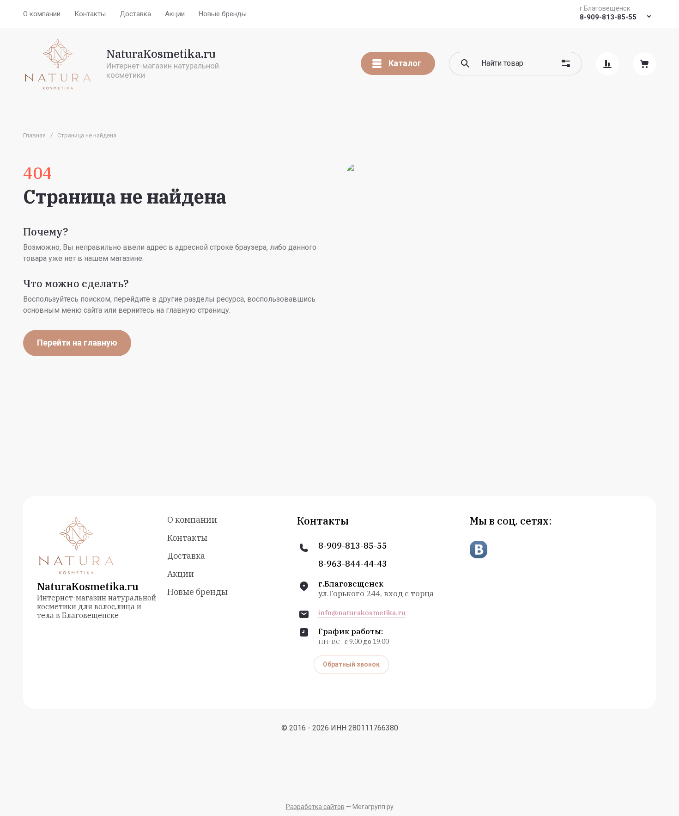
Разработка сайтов (315, 806)
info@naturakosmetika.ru (362, 613)
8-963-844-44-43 (352, 564)
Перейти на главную (77, 342)
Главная (34, 135)
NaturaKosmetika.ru (161, 53)
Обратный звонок (351, 664)
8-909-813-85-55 (608, 17)
